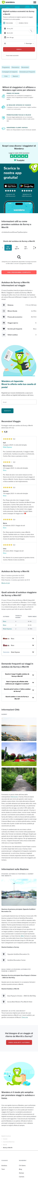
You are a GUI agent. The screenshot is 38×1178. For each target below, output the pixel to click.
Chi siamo (22, 1165)
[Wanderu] (8, 2)
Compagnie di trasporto (9, 72)
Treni (3, 1169)
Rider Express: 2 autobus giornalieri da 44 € (15, 580)
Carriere (21, 1176)
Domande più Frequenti (27, 72)
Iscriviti (7, 411)
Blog (20, 1169)
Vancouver (14, 797)
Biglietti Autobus (6, 1136)
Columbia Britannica (8, 1142)
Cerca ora (25, 1017)
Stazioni (15, 76)
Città (5, 76)
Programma (6, 67)
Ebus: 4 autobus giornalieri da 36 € (12, 575)
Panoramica (15, 67)
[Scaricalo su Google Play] (26, 186)
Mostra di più (5, 583)
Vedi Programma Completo (19, 272)
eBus (22, 936)
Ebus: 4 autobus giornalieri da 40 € (12, 577)
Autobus (4, 1165)
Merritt (5, 1144)
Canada (5, 1139)
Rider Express (7, 447)
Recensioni (25, 67)
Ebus (4, 470)
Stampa (21, 1173)
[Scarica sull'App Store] (10, 186)
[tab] (9, 24)
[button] (34, 2)
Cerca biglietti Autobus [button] (19, 1042)
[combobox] (19, 28)
